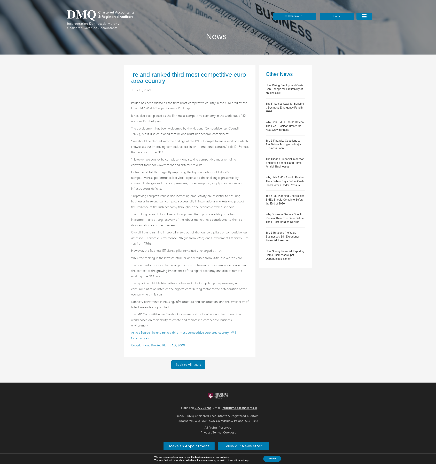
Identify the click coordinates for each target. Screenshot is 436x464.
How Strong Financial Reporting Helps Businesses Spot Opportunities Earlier (285, 255)
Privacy (205, 432)
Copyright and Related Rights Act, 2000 (158, 345)
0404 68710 (202, 408)
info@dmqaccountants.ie (239, 408)
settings (244, 460)
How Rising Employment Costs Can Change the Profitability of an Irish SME (284, 89)
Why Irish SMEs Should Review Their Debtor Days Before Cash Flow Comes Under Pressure (285, 181)
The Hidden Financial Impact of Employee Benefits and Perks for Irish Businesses (284, 163)
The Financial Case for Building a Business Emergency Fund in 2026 (285, 107)
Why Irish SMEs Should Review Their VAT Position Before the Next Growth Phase (285, 126)
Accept (272, 458)
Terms (216, 432)
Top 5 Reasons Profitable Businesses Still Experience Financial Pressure (283, 236)
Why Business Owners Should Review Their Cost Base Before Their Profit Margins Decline (285, 218)
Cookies (229, 432)
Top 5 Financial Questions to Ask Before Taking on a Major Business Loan (283, 144)
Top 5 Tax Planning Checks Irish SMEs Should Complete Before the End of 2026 (285, 199)
